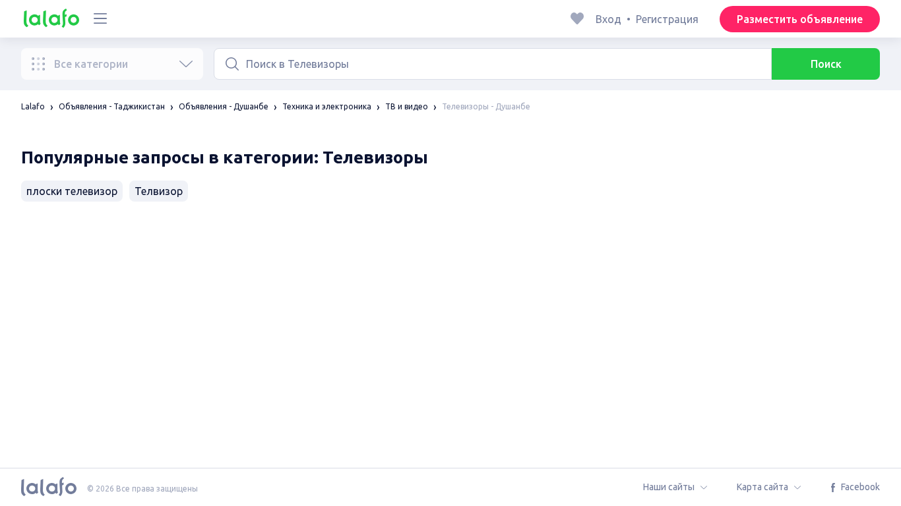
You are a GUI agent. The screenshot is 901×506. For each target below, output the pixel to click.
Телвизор (159, 191)
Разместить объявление (800, 19)
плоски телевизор (71, 191)
